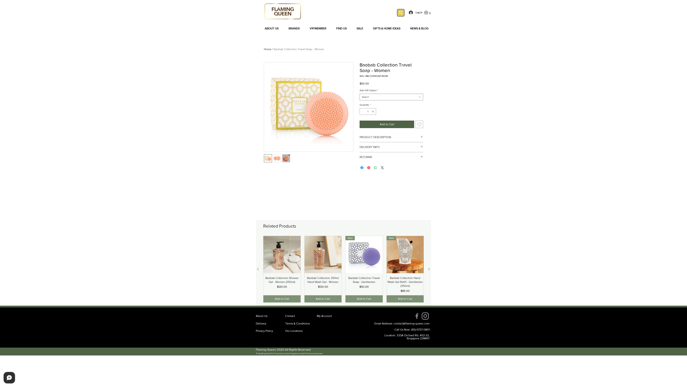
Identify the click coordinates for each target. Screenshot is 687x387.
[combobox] (391, 97)
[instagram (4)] (425, 316)
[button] (428, 12)
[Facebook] (416, 316)
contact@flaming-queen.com (412, 323)
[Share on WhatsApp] (375, 168)
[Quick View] (282, 254)
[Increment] (373, 111)
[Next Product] (429, 269)
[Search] (401, 12)
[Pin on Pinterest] (369, 168)
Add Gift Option (369, 90)
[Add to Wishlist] (419, 124)
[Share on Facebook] (362, 168)
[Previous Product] (258, 269)
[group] (343, 269)
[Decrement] (362, 111)
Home (267, 49)
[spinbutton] (368, 111)
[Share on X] (382, 168)
